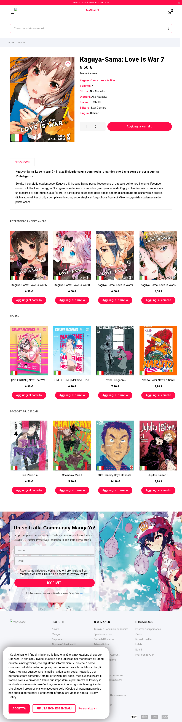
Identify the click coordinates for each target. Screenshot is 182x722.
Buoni (138, 649)
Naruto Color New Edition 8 (158, 380)
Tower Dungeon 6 (115, 380)
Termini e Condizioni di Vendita (111, 629)
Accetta (19, 708)
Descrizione (22, 162)
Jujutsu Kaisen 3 (158, 475)
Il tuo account (145, 622)
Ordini (138, 634)
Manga (56, 634)
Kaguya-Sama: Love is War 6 (29, 285)
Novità (55, 629)
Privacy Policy (101, 644)
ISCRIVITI (54, 583)
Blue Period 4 (29, 475)
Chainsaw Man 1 (72, 475)
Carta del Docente (104, 639)
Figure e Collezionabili (64, 644)
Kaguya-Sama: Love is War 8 (72, 285)
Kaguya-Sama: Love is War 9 (115, 285)
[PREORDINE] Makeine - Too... (72, 380)
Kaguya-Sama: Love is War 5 (158, 285)
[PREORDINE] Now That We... (29, 380)
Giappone (57, 639)
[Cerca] (167, 28)
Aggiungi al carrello (139, 126)
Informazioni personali (148, 629)
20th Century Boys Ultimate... (115, 475)
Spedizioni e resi (103, 634)
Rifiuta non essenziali (54, 708)
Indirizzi (139, 644)
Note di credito (143, 639)
